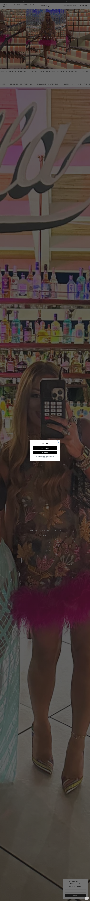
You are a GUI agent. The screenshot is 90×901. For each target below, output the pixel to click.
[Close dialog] (58, 441)
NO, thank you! (45, 452)
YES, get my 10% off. (45, 448)
